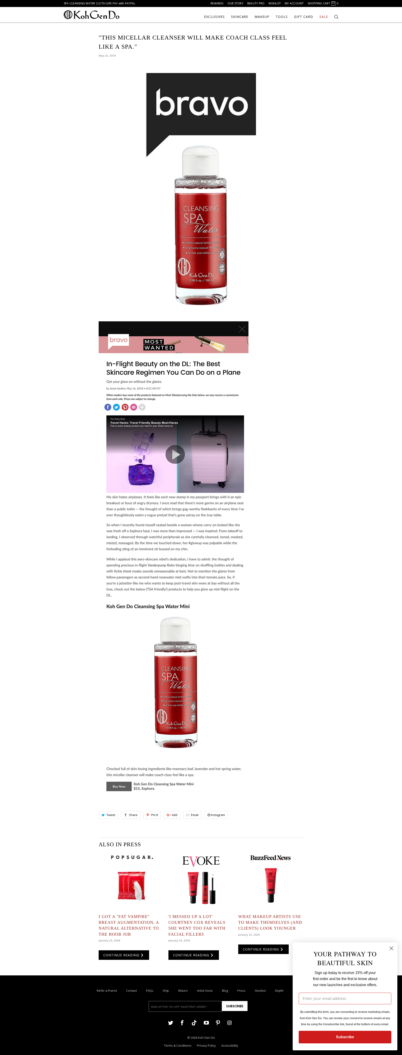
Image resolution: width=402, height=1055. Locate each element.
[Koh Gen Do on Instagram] (229, 1023)
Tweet (111, 815)
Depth (279, 990)
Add (174, 815)
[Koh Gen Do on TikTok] (194, 1025)
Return (183, 990)
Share (133, 815)
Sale (323, 17)
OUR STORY (235, 3)
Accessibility (229, 1045)
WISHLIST (274, 3)
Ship (166, 990)
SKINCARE (239, 17)
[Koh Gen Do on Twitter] (170, 1023)
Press (241, 990)
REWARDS (217, 3)
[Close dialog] (391, 948)
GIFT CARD (303, 17)
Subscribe (234, 1006)
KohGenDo (91, 14)
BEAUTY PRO (256, 3)
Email (194, 815)
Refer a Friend (107, 990)
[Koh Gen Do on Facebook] (182, 1023)
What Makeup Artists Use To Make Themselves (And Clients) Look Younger (270, 922)
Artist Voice (205, 990)
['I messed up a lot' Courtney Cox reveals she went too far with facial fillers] (201, 881)
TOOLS (282, 17)
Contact (131, 990)
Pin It (154, 815)
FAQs (149, 990)
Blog (225, 990)
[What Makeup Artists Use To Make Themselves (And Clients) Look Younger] (270, 881)
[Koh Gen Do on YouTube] (206, 1023)
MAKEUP (262, 17)
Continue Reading (122, 955)
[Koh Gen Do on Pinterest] (218, 1023)
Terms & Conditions (177, 1045)
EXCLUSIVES (214, 17)
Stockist (260, 990)
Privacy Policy (206, 1045)
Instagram (218, 815)
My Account (294, 3)
